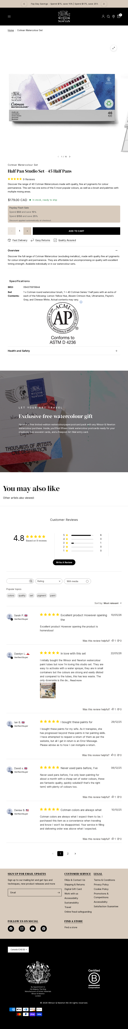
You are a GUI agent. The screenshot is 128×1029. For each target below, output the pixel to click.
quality (22, 595)
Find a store (70, 927)
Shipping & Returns (74, 884)
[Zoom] (114, 48)
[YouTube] (33, 929)
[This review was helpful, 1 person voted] (113, 641)
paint (52, 595)
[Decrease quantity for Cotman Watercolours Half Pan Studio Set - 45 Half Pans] (12, 231)
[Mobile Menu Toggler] (9, 16)
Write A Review (64, 562)
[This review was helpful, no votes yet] (112, 755)
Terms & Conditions (104, 879)
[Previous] (24, 4)
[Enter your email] (58, 892)
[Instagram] (22, 929)
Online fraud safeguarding (78, 911)
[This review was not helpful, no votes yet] (118, 641)
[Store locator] (113, 16)
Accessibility (71, 898)
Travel (67, 907)
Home (11, 30)
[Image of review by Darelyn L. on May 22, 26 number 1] (48, 690)
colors (11, 595)
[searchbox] (17, 581)
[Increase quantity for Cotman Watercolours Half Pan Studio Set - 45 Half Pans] (27, 231)
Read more (76, 680)
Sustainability (71, 902)
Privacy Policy (101, 884)
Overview (13, 250)
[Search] (108, 16)
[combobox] (48, 581)
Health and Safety (19, 350)
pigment (41, 595)
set (31, 595)
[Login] (103, 16)
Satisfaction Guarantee (106, 906)
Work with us (71, 893)
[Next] (104, 4)
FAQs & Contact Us (74, 879)
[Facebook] (11, 929)
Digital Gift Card (73, 889)
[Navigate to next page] (75, 853)
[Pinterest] (44, 929)
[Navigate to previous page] (53, 853)
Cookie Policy (101, 889)
